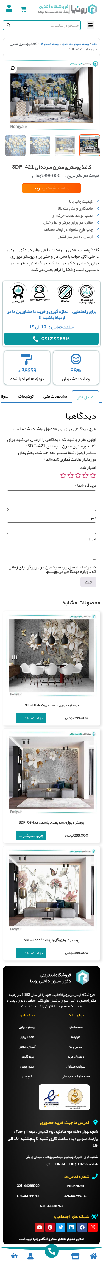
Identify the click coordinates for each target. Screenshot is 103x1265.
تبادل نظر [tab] (85, 397)
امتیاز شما (87, 467)
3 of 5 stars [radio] (78, 475)
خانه (94, 44)
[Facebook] (82, 1227)
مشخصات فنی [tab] (55, 396)
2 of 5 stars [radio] (85, 475)
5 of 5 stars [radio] (63, 475)
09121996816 (75, 1186)
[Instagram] (93, 1227)
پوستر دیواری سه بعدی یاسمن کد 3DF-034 (51, 822)
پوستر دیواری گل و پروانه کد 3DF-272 (51, 940)
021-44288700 (75, 1196)
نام (93, 518)
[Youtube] (39, 1227)
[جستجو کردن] (7, 25)
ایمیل (91, 539)
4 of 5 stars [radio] (70, 475)
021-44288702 (51, 1206)
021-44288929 (28, 1186)
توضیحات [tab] (26, 396)
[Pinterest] (50, 1227)
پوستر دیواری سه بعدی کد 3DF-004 (51, 705)
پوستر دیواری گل (49, 44)
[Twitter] (60, 1227)
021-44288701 (28, 1196)
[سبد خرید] (23, 9)
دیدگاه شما (85, 485)
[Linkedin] (71, 1227)
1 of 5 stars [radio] (93, 475)
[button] (90, 25)
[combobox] (45, 25)
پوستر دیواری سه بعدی (75, 44)
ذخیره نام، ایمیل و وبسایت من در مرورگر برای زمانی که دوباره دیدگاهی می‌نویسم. (52, 569)
